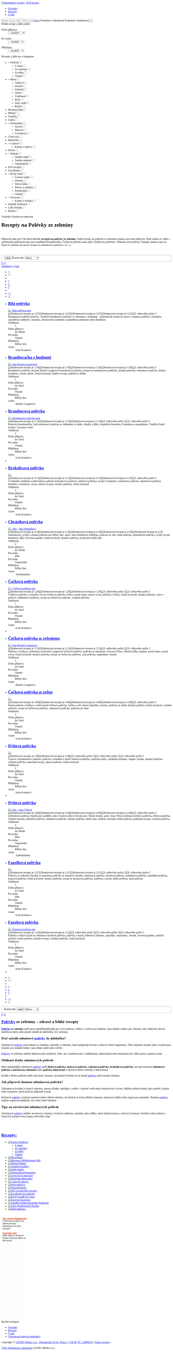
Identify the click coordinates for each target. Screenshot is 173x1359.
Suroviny (15, 197)
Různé (18, 106)
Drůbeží (19, 89)
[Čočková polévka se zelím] (10, 699)
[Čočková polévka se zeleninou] (22, 645)
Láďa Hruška (15, 207)
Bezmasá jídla (15, 109)
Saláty (11, 119)
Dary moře (20, 103)
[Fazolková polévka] (10, 869)
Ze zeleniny (21, 69)
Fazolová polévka (23, 922)
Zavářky (19, 72)
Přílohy (12, 113)
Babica (12, 210)
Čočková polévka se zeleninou (34, 638)
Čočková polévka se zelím (30, 692)
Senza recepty (102, 1342)
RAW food (16, 173)
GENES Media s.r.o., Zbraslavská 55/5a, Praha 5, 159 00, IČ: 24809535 (54, 1342)
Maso (13, 79)
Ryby (18, 99)
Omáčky (12, 116)
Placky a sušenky (24, 187)
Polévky (14, 62)
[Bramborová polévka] (24, 418)
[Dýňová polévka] (10, 753)
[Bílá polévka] (19, 310)
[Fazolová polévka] (21, 929)
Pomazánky (16, 123)
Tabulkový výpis (10, 266)
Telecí (18, 92)
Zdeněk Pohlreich (17, 204)
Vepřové (19, 82)
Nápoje (14, 153)
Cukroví (14, 143)
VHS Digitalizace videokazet (16, 1348)
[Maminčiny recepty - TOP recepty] (20, 2)
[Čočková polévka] (21, 588)
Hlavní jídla (21, 183)
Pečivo (11, 150)
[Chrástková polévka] (22, 528)
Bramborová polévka (26, 411)
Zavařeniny (14, 170)
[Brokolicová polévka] (10, 475)
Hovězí (19, 86)
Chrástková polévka (25, 521)
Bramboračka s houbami (29, 357)
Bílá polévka (19, 303)
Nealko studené (23, 160)
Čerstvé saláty (22, 177)
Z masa (19, 65)
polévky (39, 1038)
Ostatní (18, 76)
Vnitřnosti (20, 96)
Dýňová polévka (22, 746)
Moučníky (13, 140)
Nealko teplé (21, 156)
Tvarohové (21, 133)
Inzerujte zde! (10, 1233)
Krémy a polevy (23, 146)
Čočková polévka (23, 581)
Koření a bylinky (24, 200)
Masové (19, 130)
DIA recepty (14, 167)
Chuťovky (13, 136)
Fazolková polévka (24, 862)
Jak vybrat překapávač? (15, 1218)
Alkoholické (21, 163)
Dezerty (19, 180)
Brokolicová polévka (26, 468)
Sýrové (18, 126)
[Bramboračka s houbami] (22, 364)
